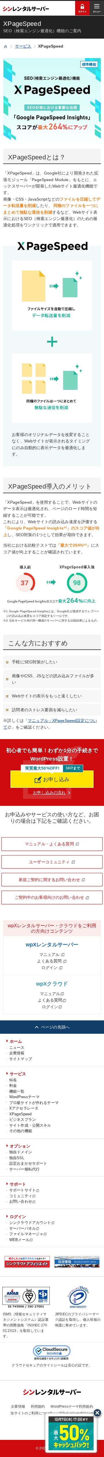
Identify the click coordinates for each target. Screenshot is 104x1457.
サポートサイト (22, 1190)
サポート (18, 1184)
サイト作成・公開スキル (30, 1125)
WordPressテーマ (24, 1097)
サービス (18, 1073)
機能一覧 (17, 1091)
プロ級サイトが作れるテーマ (34, 1103)
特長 (13, 1080)
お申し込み (55, 779)
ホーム (16, 1041)
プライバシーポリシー (75, 1413)
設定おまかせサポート (28, 1163)
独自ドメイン (20, 1152)
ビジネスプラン (22, 1119)
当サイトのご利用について (31, 1413)
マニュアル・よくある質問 (50, 844)
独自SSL (16, 1158)
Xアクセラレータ (23, 1108)
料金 (13, 1085)
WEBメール (19, 1240)
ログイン (50, 967)
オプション (20, 1146)
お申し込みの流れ (49, 792)
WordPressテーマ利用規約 (72, 1406)
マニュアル (50, 954)
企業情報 (17, 1053)
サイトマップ (20, 1059)
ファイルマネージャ (26, 1234)
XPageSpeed (20, 1114)
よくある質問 (50, 961)
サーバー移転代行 (24, 1169)
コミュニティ (20, 1196)
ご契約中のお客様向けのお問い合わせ (50, 897)
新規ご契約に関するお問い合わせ (50, 879)
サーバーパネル (22, 1228)
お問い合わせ (20, 1201)
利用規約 (38, 1406)
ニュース (17, 1047)
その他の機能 (20, 1131)
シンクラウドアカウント (30, 1222)
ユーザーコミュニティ (50, 862)
